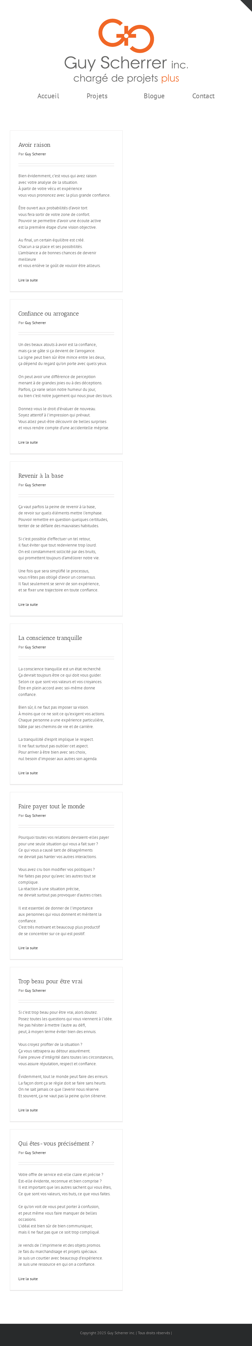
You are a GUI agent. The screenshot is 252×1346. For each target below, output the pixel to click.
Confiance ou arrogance (48, 313)
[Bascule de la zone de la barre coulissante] (246, 6)
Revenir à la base (40, 475)
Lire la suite (28, 280)
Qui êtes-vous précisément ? (56, 1143)
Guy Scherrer (35, 153)
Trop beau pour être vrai (50, 981)
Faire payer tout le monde (51, 806)
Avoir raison (34, 144)
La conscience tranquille (50, 638)
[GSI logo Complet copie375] (126, 21)
